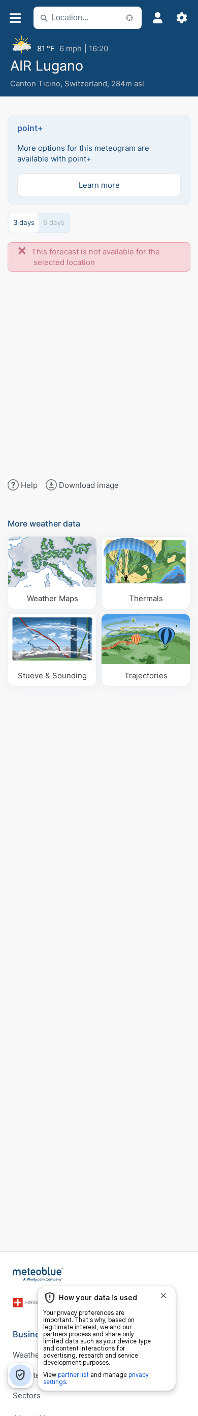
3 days (24, 222)
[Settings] (181, 17)
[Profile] (157, 17)
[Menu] (15, 18)
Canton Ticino (35, 83)
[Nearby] (129, 18)
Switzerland (85, 83)
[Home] (38, 1274)
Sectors (27, 1395)
